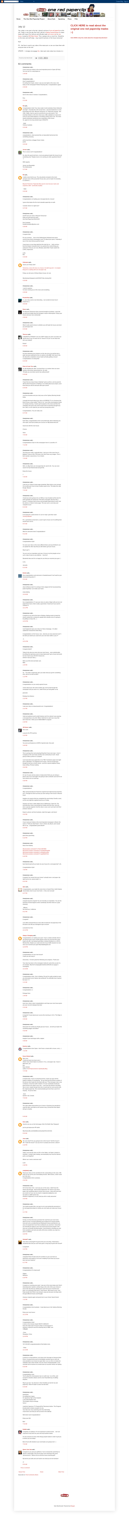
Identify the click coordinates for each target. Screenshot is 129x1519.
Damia (24, 573)
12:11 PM (25, 607)
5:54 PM (25, 827)
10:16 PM (25, 930)
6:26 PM (25, 856)
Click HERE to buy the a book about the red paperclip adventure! (89, 38)
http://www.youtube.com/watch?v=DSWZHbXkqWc (36, 850)
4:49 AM (25, 292)
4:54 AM (25, 304)
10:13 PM (25, 1314)
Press (70, 19)
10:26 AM (25, 594)
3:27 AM (25, 169)
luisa (24, 1122)
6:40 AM (25, 374)
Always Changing (28, 935)
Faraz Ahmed (26, 1056)
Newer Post (22, 1472)
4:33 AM (25, 257)
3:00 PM (25, 1198)
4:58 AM (25, 317)
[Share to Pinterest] (47, 58)
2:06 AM (25, 87)
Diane (24, 309)
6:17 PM (25, 1262)
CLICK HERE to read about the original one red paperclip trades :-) (89, 29)
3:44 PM (25, 1249)
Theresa (25, 334)
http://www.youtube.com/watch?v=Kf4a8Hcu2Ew (36, 852)
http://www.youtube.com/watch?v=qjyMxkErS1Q (36, 854)
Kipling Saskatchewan (52, 32)
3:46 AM (25, 1019)
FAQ (76, 19)
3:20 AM (25, 127)
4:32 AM (25, 1030)
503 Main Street (33, 36)
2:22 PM (25, 698)
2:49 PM (25, 722)
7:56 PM (25, 869)
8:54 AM (25, 1464)
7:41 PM (25, 1299)
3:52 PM (25, 767)
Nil (23, 106)
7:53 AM (25, 1098)
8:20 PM (25, 881)
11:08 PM (25, 1336)
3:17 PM (25, 1212)
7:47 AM (25, 1071)
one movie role (52, 34)
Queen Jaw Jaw (27, 1449)
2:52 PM (25, 1180)
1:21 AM (25, 982)
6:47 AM (25, 413)
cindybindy (26, 1170)
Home (18, 19)
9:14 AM (25, 567)
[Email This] (39, 58)
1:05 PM (25, 665)
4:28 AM (25, 226)
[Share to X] (43, 58)
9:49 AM (25, 1116)
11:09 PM (25, 947)
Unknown (25, 262)
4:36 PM (25, 780)
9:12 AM (25, 534)
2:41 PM (25, 708)
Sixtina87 (25, 1239)
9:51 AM (25, 579)
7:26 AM (25, 476)
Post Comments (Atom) (32, 1475)
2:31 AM (25, 1007)
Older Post (61, 1472)
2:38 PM (25, 1165)
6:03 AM (25, 329)
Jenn (24, 1138)
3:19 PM (25, 735)
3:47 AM (25, 208)
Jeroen (25, 149)
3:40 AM (25, 191)
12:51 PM (25, 641)
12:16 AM (25, 969)
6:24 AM (25, 361)
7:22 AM (25, 1050)
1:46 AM (25, 73)
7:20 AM (25, 458)
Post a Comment (25, 1467)
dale (24, 887)
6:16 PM (25, 838)
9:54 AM (25, 1133)
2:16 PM (25, 1145)
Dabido (25, 1429)
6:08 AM (25, 346)
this (39, 51)
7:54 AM (25, 1444)
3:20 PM (25, 1234)
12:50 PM (25, 621)
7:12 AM (25, 445)
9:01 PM (25, 911)
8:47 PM (25, 893)
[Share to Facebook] (45, 58)
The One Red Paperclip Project (34, 19)
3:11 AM (25, 100)
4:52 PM (25, 814)
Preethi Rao (26, 297)
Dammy (25, 1046)
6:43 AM (25, 1387)
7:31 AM (25, 490)
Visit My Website (27, 516)
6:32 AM (25, 1366)
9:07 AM (25, 523)
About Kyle (51, 19)
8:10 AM (25, 507)
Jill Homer (26, 727)
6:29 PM (25, 1277)
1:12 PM (25, 676)
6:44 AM (25, 387)
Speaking (61, 19)
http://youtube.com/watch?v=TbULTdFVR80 (34, 849)
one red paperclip (55, 30)
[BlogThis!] (41, 58)
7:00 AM (25, 435)
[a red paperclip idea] (64, 1498)
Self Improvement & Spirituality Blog (37, 1068)
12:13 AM (25, 1350)
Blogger (73, 1506)
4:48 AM (25, 1041)
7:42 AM (25, 1424)
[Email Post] (36, 57)
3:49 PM (25, 745)
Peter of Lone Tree (28, 366)
